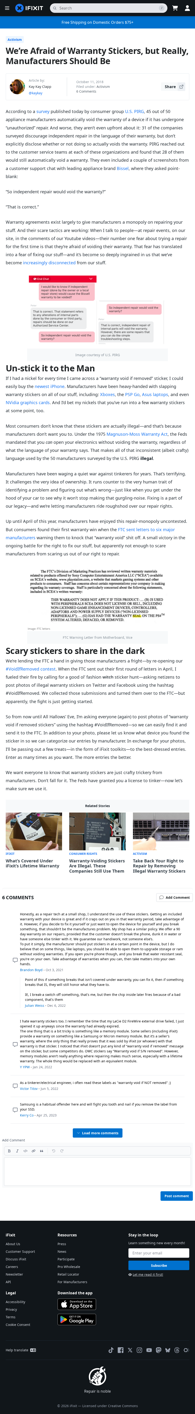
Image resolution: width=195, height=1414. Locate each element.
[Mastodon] (158, 1350)
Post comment (177, 1196)
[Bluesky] (167, 1350)
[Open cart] (175, 8)
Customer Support (20, 1251)
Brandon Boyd (31, 970)
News (62, 1251)
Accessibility (15, 1302)
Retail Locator (68, 1274)
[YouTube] (149, 1350)
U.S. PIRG (134, 111)
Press (62, 1244)
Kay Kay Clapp (40, 86)
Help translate (17, 1350)
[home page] (29, 8)
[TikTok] (111, 1350)
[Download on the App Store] (77, 1304)
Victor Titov (29, 1088)
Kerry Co (27, 1115)
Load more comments (100, 1133)
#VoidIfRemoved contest (31, 669)
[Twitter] (130, 1350)
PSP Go (132, 394)
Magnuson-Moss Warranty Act (137, 434)
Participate (66, 1259)
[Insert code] (25, 1151)
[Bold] (9, 1151)
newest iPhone (49, 386)
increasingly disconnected (49, 262)
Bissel (123, 168)
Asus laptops (155, 394)
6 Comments (86, 91)
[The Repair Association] (186, 1350)
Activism (15, 39)
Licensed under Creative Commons (110, 1406)
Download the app (75, 1293)
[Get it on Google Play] (77, 1319)
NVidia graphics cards (28, 402)
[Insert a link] (33, 1151)
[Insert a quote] (41, 1151)
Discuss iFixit (16, 1259)
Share (170, 86)
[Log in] (187, 8)
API (8, 1282)
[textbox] (97, 1171)
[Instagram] (139, 1350)
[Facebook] (120, 1350)
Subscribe (159, 1265)
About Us (13, 1244)
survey (42, 111)
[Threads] (177, 1350)
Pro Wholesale (69, 1266)
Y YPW (25, 1067)
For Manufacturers (72, 1282)
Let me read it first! (148, 1274)
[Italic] (17, 1151)
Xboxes (107, 394)
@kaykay (35, 93)
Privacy (11, 1309)
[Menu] (7, 8)
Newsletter (14, 1274)
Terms (10, 1317)
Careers (12, 1266)
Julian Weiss (34, 1005)
